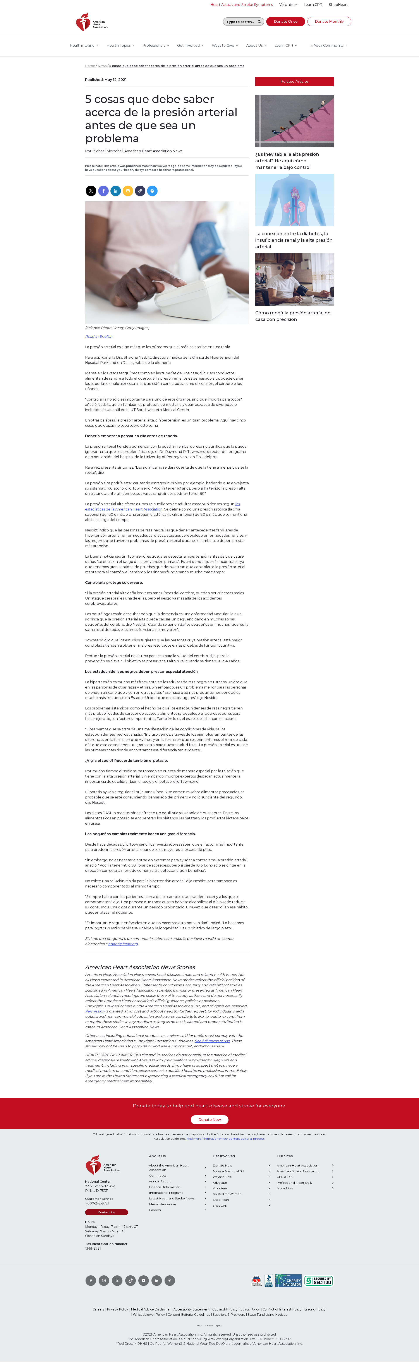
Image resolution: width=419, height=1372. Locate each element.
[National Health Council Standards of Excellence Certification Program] (256, 1281)
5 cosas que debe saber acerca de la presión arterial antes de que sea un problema (176, 66)
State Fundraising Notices (267, 1315)
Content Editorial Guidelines (189, 1315)
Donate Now (209, 1120)
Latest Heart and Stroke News (171, 1198)
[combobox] (239, 22)
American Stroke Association (298, 1171)
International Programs (166, 1192)
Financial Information (164, 1187)
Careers (155, 1210)
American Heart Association (297, 1165)
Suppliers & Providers (229, 1315)
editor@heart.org (123, 944)
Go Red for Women (227, 1194)
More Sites (285, 1188)
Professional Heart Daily (294, 1182)
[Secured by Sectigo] (318, 1281)
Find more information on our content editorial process (225, 1138)
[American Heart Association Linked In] (156, 1281)
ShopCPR (220, 1205)
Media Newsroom (162, 1204)
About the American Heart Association (169, 1168)
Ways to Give (222, 1176)
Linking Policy (314, 1309)
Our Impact (157, 1175)
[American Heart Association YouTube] (143, 1281)
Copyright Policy (224, 1309)
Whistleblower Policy (149, 1315)
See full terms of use (212, 1041)
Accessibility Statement (191, 1309)
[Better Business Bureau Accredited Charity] (269, 1281)
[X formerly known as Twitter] (117, 1281)
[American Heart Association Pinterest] (169, 1281)
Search (259, 22)
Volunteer (220, 1188)
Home (90, 66)
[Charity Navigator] (288, 1281)
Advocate (220, 1182)
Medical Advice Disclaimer (151, 1309)
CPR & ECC (285, 1176)
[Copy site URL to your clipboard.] (140, 191)
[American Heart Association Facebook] (90, 1281)
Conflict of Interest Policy (282, 1309)
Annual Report (160, 1181)
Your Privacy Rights (209, 1325)
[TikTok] (130, 1281)
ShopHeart (221, 1199)
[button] (285, 21)
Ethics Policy (250, 1309)
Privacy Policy (117, 1309)
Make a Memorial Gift (228, 1171)
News (102, 66)
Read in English (98, 336)
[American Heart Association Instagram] (104, 1281)
